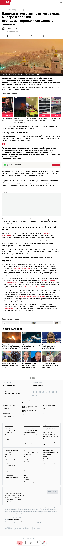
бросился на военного (22, 269)
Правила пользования (8, 416)
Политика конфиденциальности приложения (30, 407)
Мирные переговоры (30, 432)
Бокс (25, 473)
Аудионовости (9, 437)
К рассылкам (52, 491)
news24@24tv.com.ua (9, 385)
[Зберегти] (55, 36)
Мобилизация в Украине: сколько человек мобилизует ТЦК (51, 443)
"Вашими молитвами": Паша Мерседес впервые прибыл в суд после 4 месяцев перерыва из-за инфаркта (30, 127)
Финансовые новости (11, 457)
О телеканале (5, 408)
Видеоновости (9, 435)
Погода (7, 439)
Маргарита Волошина (11, 28)
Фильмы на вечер (29, 457)
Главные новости (10, 428)
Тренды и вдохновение (11, 477)
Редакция (4, 402)
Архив (43, 408)
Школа (45, 456)
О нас (3, 400)
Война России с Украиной (32, 426)
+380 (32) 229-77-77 (14, 519)
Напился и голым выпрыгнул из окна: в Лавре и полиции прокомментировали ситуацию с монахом (40, 7)
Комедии (26, 459)
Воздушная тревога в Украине (32, 435)
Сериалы (26, 461)
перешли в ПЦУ (9, 308)
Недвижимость (10, 471)
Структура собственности (48, 405)
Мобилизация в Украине (51, 426)
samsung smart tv (36, 528)
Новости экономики (11, 450)
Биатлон (26, 479)
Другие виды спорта (29, 482)
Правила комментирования (29, 414)
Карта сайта (45, 410)
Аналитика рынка (10, 473)
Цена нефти (8, 452)
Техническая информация (29, 416)
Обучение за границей (49, 463)
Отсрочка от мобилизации (50, 439)
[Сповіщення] (61, 2)
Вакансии (44, 402)
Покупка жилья (9, 475)
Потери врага (28, 443)
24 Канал (4, 7)
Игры (43, 413)
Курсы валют (8, 454)
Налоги (7, 463)
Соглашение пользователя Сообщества (29, 411)
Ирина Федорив (14, 31)
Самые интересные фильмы (31, 452)
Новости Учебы (48, 450)
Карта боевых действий (30, 430)
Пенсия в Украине (10, 465)
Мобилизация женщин (49, 434)
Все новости (9, 426)
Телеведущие (5, 410)
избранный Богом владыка (34, 287)
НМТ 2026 (45, 458)
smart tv (27, 528)
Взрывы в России (29, 441)
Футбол (26, 475)
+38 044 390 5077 (38, 385)
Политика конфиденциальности (30, 400)
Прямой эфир (8, 432)
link (33, 392)
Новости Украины (12, 7)
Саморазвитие (47, 461)
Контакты (44, 400)
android (9, 528)
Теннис (26, 477)
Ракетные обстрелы (29, 428)
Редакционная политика (8, 405)
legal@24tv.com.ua (23, 521)
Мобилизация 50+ (48, 432)
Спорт (26, 471)
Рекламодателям (6, 413)
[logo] (7, 2)
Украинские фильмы (29, 454)
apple (18, 528)
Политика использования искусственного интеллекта (29, 403)
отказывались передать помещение (31, 297)
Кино (25, 450)
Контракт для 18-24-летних (50, 436)
